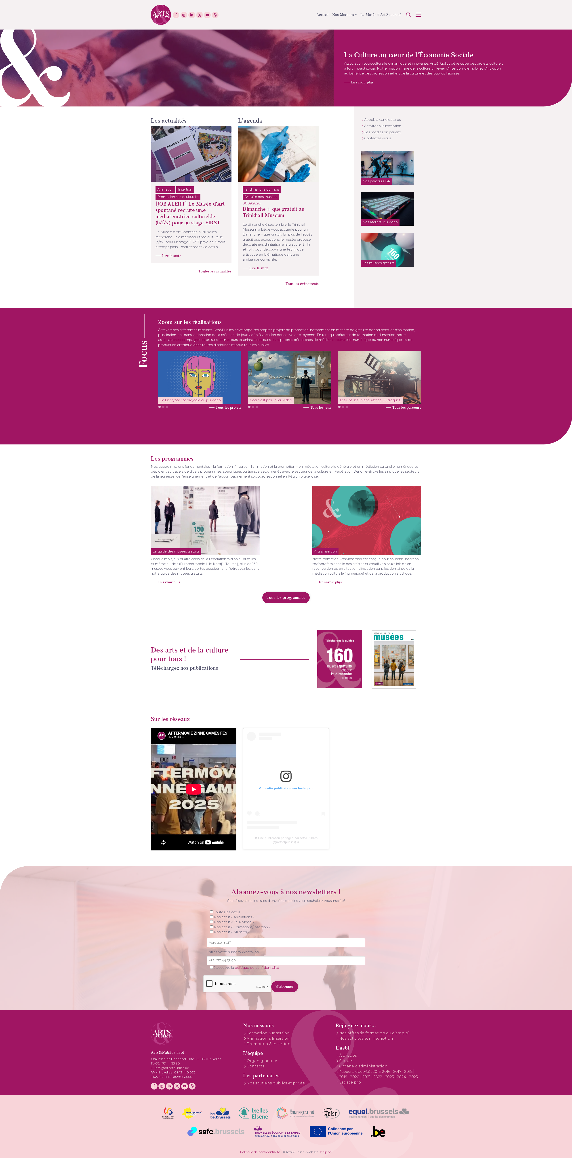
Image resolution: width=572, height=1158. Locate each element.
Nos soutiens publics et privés (276, 1083)
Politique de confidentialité (260, 1152)
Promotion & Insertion (268, 1044)
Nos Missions (343, 14)
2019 (343, 1077)
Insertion (185, 189)
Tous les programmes (286, 597)
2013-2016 (382, 1071)
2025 (413, 1077)
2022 (378, 1077)
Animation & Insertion (268, 1038)
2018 (408, 1071)
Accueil (322, 14)
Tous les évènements (302, 283)
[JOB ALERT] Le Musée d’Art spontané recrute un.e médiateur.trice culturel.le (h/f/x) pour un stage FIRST (190, 213)
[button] (408, 14)
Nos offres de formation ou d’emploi (374, 1033)
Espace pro (350, 1082)
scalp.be (325, 1152)
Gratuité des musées (260, 197)
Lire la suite (171, 255)
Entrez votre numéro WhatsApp (233, 952)
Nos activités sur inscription (366, 1038)
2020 (355, 1077)
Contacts (255, 1066)
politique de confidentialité (257, 968)
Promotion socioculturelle (178, 197)
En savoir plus (362, 82)
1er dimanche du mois (261, 189)
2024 (402, 1077)
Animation (165, 189)
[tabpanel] (200, 377)
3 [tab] (167, 407)
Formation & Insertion (268, 1033)
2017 (397, 1071)
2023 (390, 1077)
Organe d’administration (363, 1066)
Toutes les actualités (214, 271)
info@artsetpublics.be (172, 1068)
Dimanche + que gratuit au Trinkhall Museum (273, 212)
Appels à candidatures (382, 120)
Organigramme (262, 1061)
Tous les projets (228, 407)
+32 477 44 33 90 (167, 1063)
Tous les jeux (320, 407)
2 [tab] (163, 407)
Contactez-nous (377, 138)
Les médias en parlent (382, 132)
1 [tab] (159, 407)
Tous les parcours (406, 407)
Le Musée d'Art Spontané (380, 14)
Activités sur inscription (382, 126)
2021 (367, 1077)
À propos (348, 1055)
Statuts (346, 1061)
